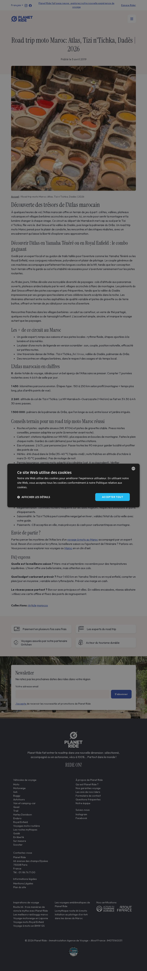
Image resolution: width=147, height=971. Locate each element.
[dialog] (73, 485)
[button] (33, 497)
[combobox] (133, 468)
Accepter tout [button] (112, 497)
